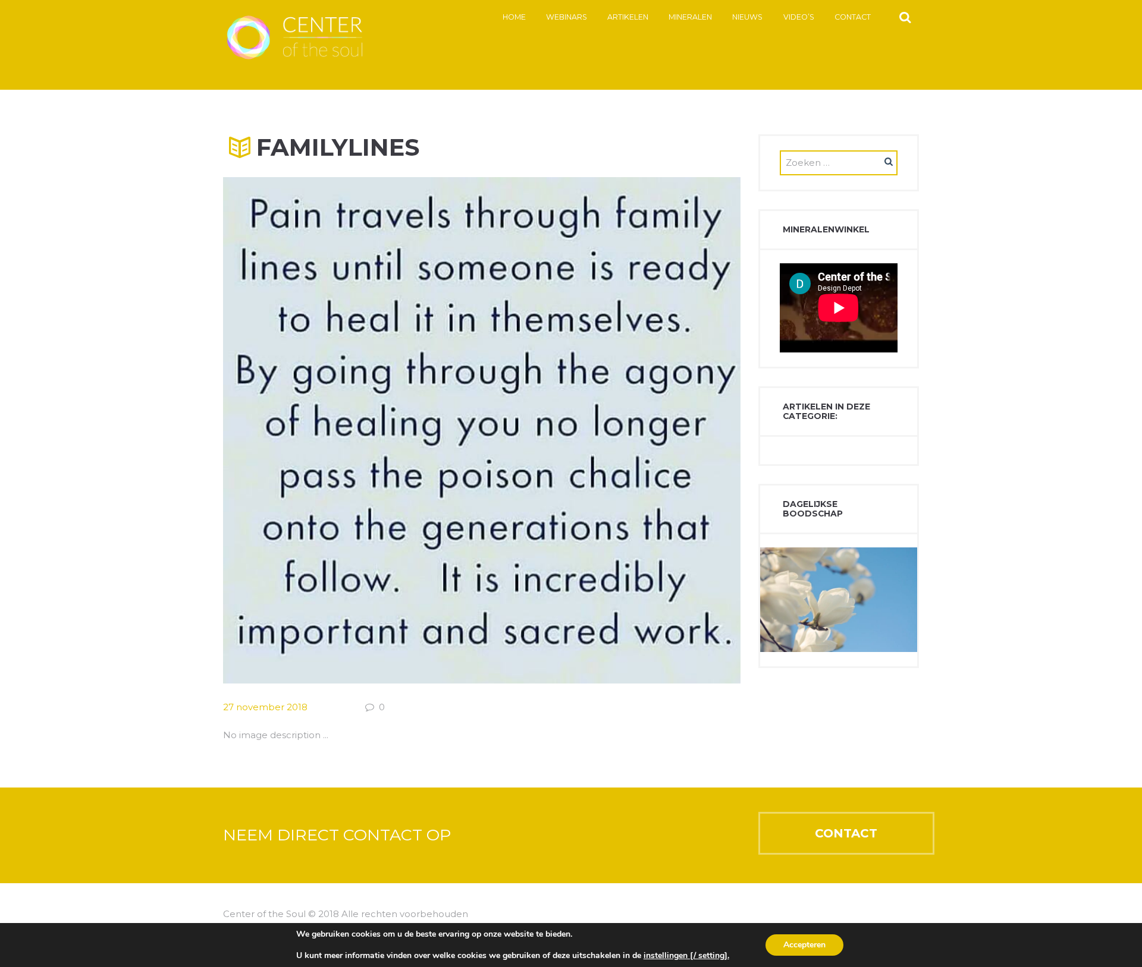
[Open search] (905, 17)
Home (514, 16)
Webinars (566, 16)
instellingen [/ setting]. (686, 955)
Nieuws (747, 16)
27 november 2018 (265, 707)
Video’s (798, 16)
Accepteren (804, 944)
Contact (852, 16)
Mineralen (690, 16)
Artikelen (627, 16)
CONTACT (846, 833)
